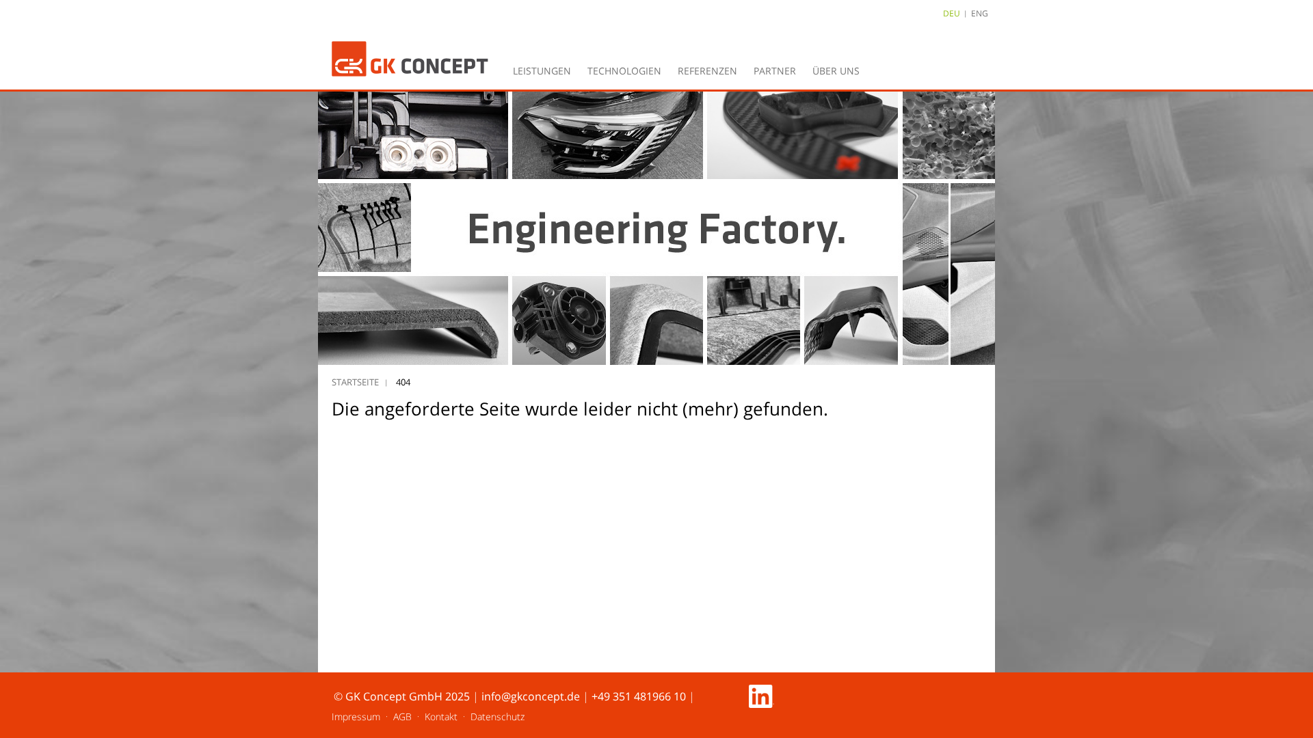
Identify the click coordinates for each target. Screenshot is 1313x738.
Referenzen (707, 70)
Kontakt (441, 716)
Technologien (624, 70)
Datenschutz (497, 716)
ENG (979, 13)
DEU (951, 13)
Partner (775, 70)
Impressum (356, 716)
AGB (402, 716)
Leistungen (542, 70)
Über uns (836, 70)
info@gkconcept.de (530, 696)
